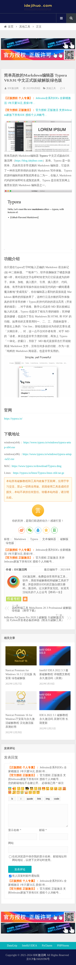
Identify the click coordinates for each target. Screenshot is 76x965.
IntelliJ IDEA (29, 945)
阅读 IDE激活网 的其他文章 (13, 599)
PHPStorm (63, 945)
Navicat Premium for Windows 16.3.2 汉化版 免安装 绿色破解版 (20, 674)
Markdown (20, 539)
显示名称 (14, 830)
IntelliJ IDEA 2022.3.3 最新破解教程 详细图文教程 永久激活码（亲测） (54, 674)
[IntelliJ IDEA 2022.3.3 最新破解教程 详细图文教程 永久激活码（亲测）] (55, 664)
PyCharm (47, 945)
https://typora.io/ (13, 418)
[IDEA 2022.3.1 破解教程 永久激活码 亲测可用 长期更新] (55, 709)
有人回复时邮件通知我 (25, 875)
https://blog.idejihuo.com (29, 160)
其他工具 (24, 26)
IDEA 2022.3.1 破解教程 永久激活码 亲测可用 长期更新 (53, 719)
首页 (10, 26)
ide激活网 (38, 6)
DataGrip (12, 945)
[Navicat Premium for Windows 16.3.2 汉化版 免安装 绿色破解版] (21, 664)
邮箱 (43, 830)
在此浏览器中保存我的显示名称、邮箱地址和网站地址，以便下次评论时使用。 (39, 858)
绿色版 (10, 543)
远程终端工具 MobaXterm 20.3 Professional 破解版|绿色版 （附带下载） (42, 608)
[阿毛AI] (38, 48)
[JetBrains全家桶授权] (38, 59)
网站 (11, 843)
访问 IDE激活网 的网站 (25, 599)
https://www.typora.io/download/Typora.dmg (36, 466)
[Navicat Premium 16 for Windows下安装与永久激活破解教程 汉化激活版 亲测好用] (21, 709)
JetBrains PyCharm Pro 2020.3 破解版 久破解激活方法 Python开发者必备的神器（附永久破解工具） (34, 618)
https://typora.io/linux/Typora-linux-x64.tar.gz (38, 472)
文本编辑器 (49, 539)
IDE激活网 (13, 88)
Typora (34, 539)
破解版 (64, 539)
